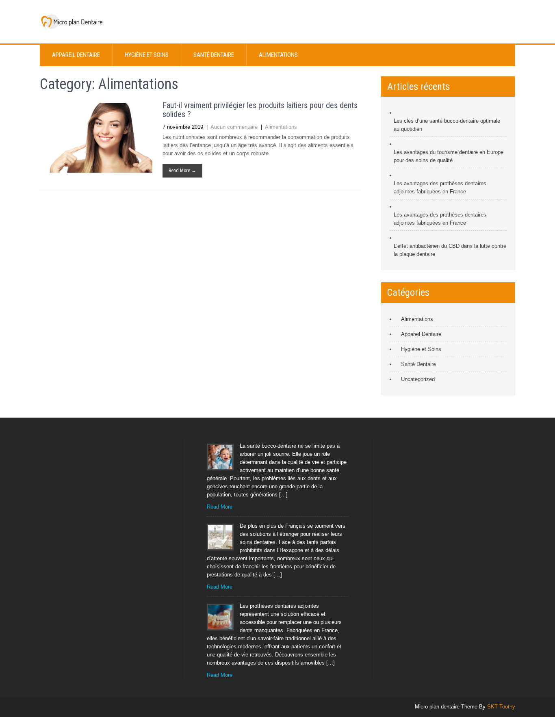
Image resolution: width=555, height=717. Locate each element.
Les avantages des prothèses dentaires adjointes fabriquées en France (440, 187)
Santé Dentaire (213, 54)
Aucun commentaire (234, 127)
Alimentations (278, 54)
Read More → (182, 170)
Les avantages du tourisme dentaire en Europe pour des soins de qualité (448, 156)
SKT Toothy (501, 707)
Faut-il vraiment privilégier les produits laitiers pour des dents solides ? (260, 109)
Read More (219, 507)
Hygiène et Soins (147, 54)
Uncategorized (418, 379)
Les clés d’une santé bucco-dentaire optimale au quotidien (447, 125)
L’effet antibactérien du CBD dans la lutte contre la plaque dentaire (450, 250)
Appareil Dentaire (76, 54)
